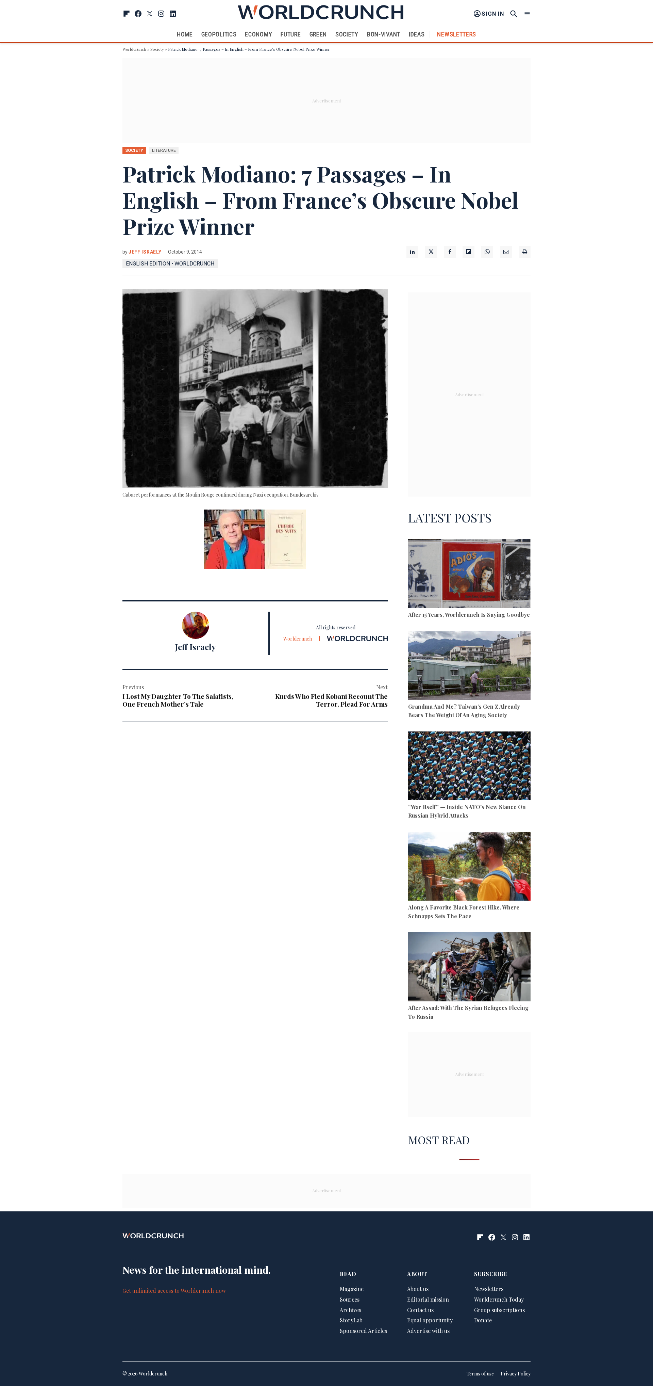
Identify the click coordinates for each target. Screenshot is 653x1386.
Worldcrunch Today (499, 1299)
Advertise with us (428, 1330)
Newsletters (456, 34)
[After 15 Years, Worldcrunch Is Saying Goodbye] (469, 574)
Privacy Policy (516, 1373)
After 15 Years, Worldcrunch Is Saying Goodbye (469, 614)
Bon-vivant (383, 34)
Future (291, 34)
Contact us (420, 1310)
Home (185, 34)
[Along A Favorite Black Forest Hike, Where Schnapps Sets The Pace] (469, 867)
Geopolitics (219, 34)
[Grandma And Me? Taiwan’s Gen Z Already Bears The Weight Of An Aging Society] (469, 666)
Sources (349, 1299)
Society (346, 34)
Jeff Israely (145, 252)
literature (164, 150)
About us (418, 1288)
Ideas (417, 34)
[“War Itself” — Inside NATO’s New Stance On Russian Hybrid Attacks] (469, 767)
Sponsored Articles (363, 1330)
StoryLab (351, 1320)
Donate (483, 1320)
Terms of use (480, 1373)
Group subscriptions (499, 1310)
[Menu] (527, 14)
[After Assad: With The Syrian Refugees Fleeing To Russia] (469, 967)
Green (318, 34)
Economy (258, 34)
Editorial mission (428, 1299)
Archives (350, 1310)
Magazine (352, 1288)
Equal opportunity (430, 1320)
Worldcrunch (134, 49)
